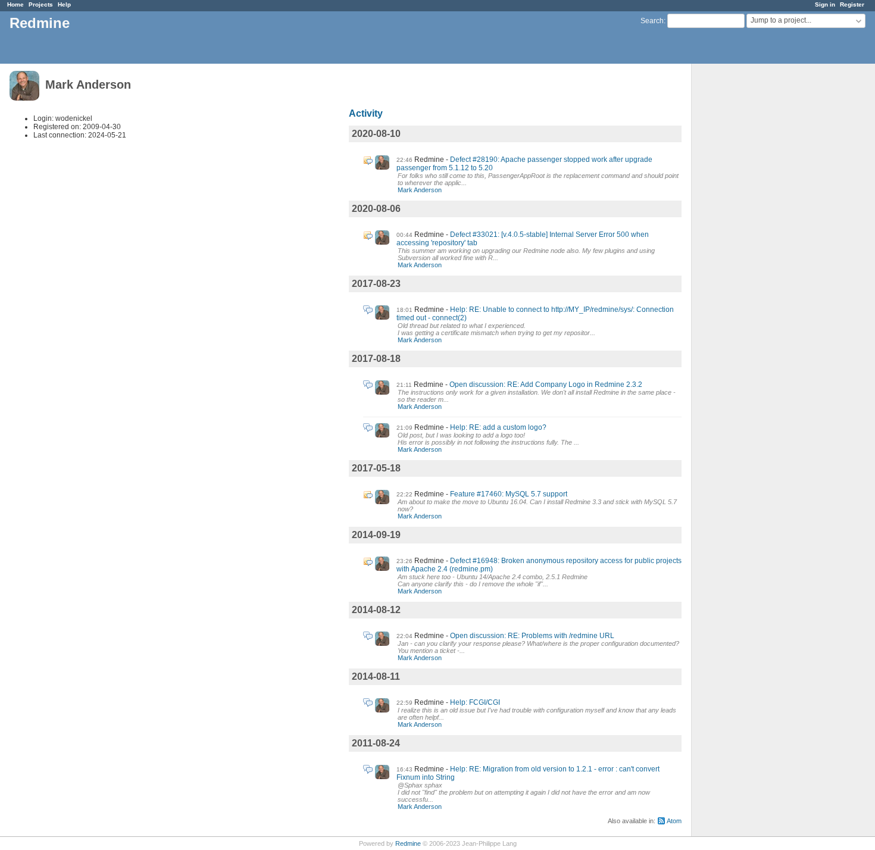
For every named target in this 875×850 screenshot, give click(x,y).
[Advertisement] (751, 250)
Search (652, 21)
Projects (41, 4)
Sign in (825, 4)
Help (64, 4)
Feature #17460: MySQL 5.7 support (508, 494)
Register (852, 4)
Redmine (408, 843)
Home (15, 4)
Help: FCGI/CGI (475, 702)
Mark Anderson (420, 189)
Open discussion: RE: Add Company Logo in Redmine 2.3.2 (545, 384)
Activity (366, 113)
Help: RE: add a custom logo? (498, 427)
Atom (674, 820)
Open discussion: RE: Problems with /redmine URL (532, 636)
